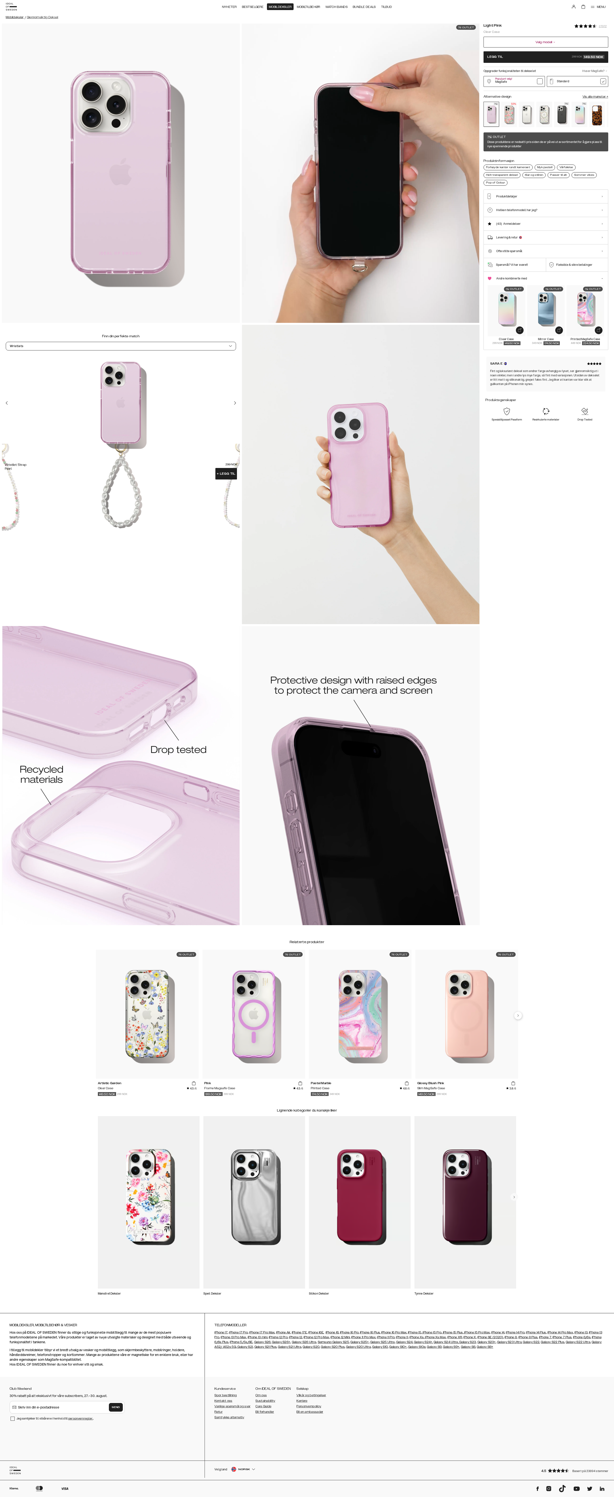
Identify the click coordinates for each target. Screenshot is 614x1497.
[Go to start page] (11, 7)
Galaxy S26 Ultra (304, 1342)
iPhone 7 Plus (562, 1337)
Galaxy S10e (416, 1347)
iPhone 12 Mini (340, 1337)
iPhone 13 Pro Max (233, 1337)
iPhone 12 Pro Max (316, 1337)
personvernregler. (80, 1418)
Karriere (301, 1400)
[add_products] (520, 330)
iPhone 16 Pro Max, (394, 1332)
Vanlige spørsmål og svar (232, 1406)
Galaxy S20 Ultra (358, 1347)
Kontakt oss (223, 1400)
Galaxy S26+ (281, 1342)
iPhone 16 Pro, (349, 1332)
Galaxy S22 (531, 1342)
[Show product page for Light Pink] (491, 114)
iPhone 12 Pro (278, 1337)
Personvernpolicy (308, 1406)
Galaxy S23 (467, 1342)
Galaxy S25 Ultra (382, 1342)
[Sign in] (574, 7)
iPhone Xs (416, 1337)
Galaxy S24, (404, 1342)
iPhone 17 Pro (238, 1332)
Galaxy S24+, (423, 1342)
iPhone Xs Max (435, 1337)
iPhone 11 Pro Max (363, 1337)
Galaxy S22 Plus (552, 1342)
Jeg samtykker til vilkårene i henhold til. (55, 1418)
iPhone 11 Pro (386, 1337)
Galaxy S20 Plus (333, 1347)
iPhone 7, (545, 1337)
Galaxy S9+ (451, 1347)
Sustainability (265, 1400)
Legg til (226, 473)
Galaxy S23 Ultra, (509, 1342)
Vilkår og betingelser (311, 1395)
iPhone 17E (299, 1332)
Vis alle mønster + (595, 96)
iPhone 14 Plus (536, 1332)
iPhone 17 (221, 1332)
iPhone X (469, 1337)
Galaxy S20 (311, 1347)
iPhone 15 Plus (452, 1332)
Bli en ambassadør (309, 1412)
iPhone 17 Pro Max (262, 1332)
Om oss (261, 1395)
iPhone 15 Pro (431, 1332)
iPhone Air (283, 1332)
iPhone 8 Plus (528, 1337)
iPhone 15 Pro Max (477, 1332)
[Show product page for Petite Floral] (544, 114)
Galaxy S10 (380, 1347)
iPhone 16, (332, 1332)
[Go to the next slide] (235, 403)
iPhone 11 (402, 1337)
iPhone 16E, (316, 1332)
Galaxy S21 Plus (265, 1347)
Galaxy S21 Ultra (289, 1347)
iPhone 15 (414, 1332)
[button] (573, 1470)
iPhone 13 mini (257, 1337)
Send (116, 1407)
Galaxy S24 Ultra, (446, 1342)
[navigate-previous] (518, 1015)
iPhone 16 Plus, (370, 1332)
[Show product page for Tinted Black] (562, 114)
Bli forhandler (264, 1412)
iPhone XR (454, 1337)
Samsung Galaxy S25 (333, 1342)
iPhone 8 (511, 1337)
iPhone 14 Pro (515, 1332)
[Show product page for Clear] (526, 114)
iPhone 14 (497, 1332)
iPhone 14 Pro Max (560, 1332)
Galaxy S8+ (485, 1347)
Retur (218, 1412)
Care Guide (263, 1406)
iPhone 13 (581, 1332)
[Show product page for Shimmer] (579, 114)
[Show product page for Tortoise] (597, 114)
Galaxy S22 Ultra (578, 1342)
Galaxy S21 (245, 1347)
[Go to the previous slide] (7, 403)
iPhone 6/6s (581, 1337)
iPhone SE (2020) (490, 1337)
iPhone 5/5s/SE (241, 1342)
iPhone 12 (295, 1337)
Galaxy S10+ (398, 1347)
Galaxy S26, (262, 1342)
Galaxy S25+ (359, 1342)
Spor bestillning (225, 1395)
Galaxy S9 (434, 1347)
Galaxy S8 (468, 1347)
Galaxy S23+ (487, 1342)
